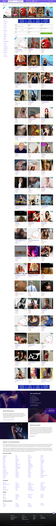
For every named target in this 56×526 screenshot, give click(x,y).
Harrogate (42, 462)
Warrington (17, 475)
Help (34, 519)
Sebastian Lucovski (31, 119)
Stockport (42, 472)
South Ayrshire (43, 488)
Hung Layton (43, 154)
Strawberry (17, 171)
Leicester (5, 45)
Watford (29, 475)
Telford (42, 474)
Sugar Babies (38, 3)
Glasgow (5, 25)
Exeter (4, 462)
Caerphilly (42, 494)
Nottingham (5, 34)
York (3, 478)
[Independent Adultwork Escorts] (5, 1)
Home (6, 5)
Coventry (5, 23)
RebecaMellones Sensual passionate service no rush (24, 275)
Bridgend (16, 494)
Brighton (5, 43)
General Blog (43, 517)
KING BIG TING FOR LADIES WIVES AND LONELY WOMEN (38, 257)
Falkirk (42, 484)
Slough (16, 471)
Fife (3, 485)
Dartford (29, 461)
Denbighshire (30, 497)
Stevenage (29, 472)
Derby (5, 54)
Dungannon (29, 504)
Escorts (4, 3)
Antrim (4, 503)
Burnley (4, 458)
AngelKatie (43, 362)
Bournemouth (30, 457)
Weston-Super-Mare (44, 475)
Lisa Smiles (43, 189)
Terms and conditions (14, 517)
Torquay (4, 475)
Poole (41, 468)
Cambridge (5, 50)
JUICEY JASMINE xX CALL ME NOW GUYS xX (23, 240)
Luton (4, 32)
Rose (29, 379)
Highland (16, 485)
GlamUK (42, 257)
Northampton (6, 48)
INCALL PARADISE (44, 206)
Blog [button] (34, 3)
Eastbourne (42, 461)
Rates (16, 28)
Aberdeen (42, 485)
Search (47, 33)
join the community (34, 405)
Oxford (4, 468)
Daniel (29, 206)
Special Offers (26, 3)
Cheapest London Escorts (33, 67)
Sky (29, 154)
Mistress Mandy (31, 327)
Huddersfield (30, 464)
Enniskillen (42, 504)
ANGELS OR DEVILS (31, 362)
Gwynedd (4, 498)
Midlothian (4, 487)
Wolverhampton (6, 41)
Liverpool (5, 27)
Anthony (42, 171)
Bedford (29, 455)
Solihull (29, 471)
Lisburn (4, 506)
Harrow (4, 464)
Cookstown (4, 504)
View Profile (7, 16)
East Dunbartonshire (6, 484)
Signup (52, 1)
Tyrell (29, 189)
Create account (24, 517)
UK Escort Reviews (30, 3)
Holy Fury (43, 119)
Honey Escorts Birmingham (33, 275)
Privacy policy (13, 518)
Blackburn (4, 457)
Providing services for (43, 28)
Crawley (4, 461)
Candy (16, 292)
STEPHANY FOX (44, 310)
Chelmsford (5, 52)
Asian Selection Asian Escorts (33, 240)
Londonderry (17, 506)
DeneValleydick (18, 84)
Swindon (29, 474)
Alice (42, 292)
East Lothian (17, 484)
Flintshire (42, 497)
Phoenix (42, 49)
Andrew (16, 154)
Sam (29, 84)
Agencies (6, 3)
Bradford (42, 457)
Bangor (29, 503)
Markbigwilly (30, 49)
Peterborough (17, 468)
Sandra (42, 84)
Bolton (16, 457)
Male (15, 3)
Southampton (43, 471)
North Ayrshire (30, 487)
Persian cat (17, 362)
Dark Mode (35, 1)
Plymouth (29, 468)
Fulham (16, 462)
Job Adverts (21, 3)
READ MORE (33, 436)
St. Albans (17, 472)
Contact (34, 517)
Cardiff (5, 39)
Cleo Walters (43, 379)
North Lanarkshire (43, 487)
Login (49, 1)
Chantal (42, 67)
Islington (16, 465)
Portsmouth (5, 469)
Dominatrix (17, 3)
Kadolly (42, 275)
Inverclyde (29, 485)
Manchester (5, 21)
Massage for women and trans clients (21, 136)
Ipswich (4, 465)
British (29, 458)
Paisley (4, 488)
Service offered (30, 28)
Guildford (29, 462)
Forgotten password (25, 519)
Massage (10, 3)
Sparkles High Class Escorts (20, 206)
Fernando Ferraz (31, 136)
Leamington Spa (30, 465)
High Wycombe (17, 464)
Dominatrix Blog (43, 518)
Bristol (16, 458)
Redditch (42, 469)
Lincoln (42, 465)
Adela (29, 171)
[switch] (33, 1)
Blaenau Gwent (30, 494)
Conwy (16, 497)
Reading (29, 469)
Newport (4, 497)
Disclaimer (12, 519)
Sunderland (17, 474)
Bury (41, 458)
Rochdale (4, 471)
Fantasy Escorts (18, 67)
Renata (29, 310)
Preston (16, 469)
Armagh (16, 503)
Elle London (17, 189)
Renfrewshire (30, 488)
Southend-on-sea (5, 472)
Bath (16, 455)
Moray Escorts (17, 487)
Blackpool (42, 455)
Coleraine (42, 503)
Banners (34, 518)
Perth (16, 488)
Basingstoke (5, 455)
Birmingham (5, 30)
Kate (16, 119)
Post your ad (51, 3)
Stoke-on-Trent (5, 474)
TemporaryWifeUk (18, 49)
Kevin (16, 327)
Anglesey (4, 494)
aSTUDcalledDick (18, 257)
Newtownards (30, 506)
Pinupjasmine (43, 327)
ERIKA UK (43, 136)
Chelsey (16, 310)
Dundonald (17, 504)
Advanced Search (28, 1)
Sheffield (5, 36)
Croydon (16, 461)
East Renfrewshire (31, 484)
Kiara (42, 240)
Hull (41, 464)
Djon (29, 292)
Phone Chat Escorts (11, 419)
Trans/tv (13, 3)
